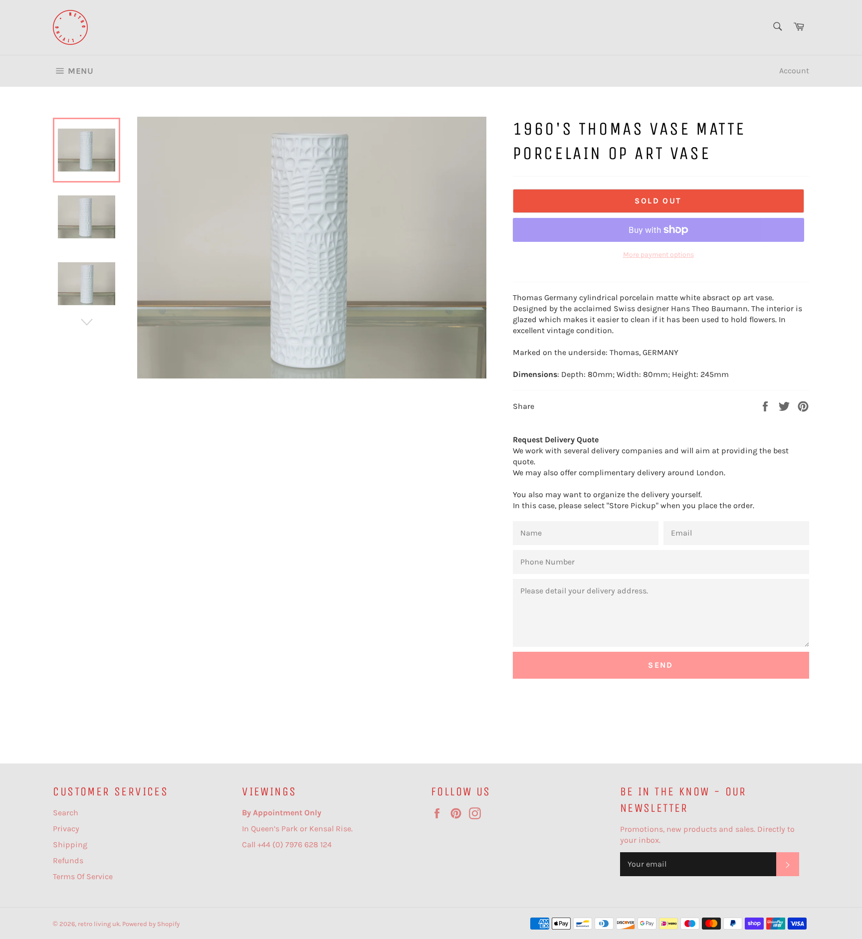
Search (65, 812)
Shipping (70, 844)
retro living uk (99, 924)
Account (794, 70)
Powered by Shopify (151, 924)
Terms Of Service (83, 876)
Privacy (66, 828)
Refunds (68, 860)
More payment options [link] (658, 254)
